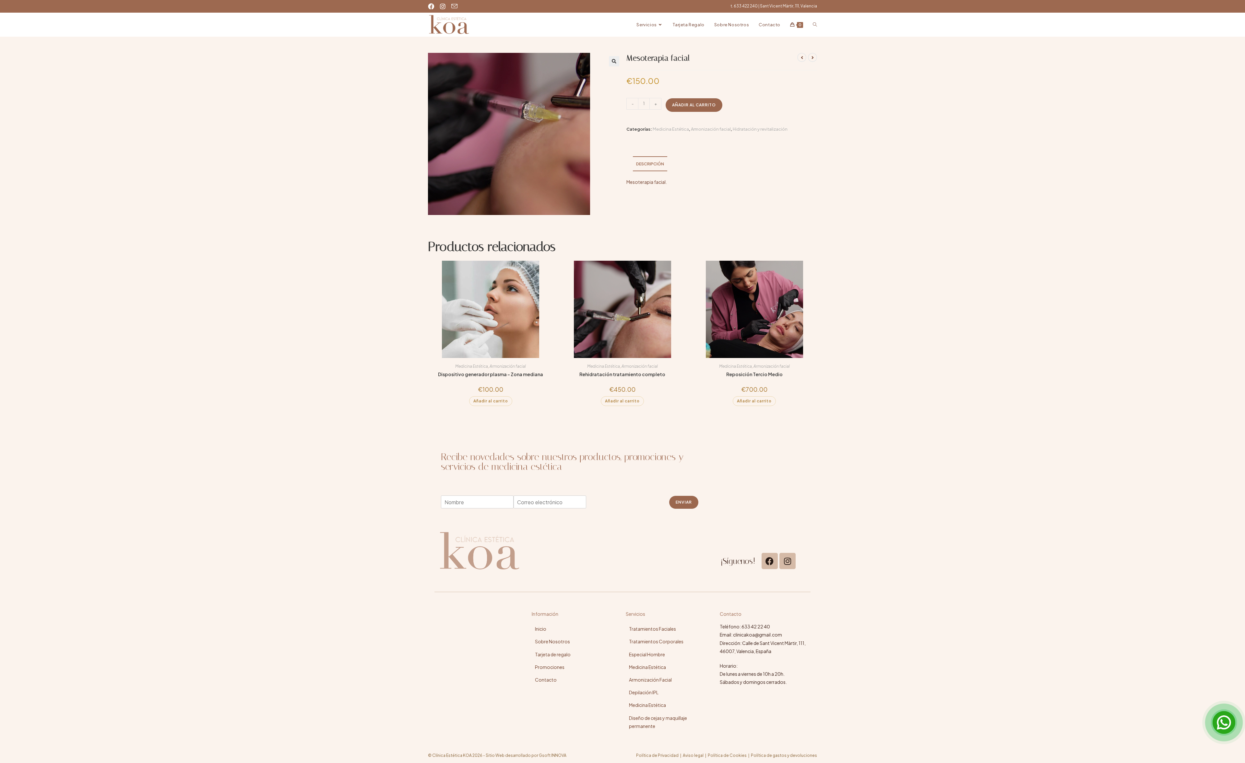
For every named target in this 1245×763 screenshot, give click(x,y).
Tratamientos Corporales (656, 641)
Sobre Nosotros (552, 641)
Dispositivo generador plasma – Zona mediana (490, 374)
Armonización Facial (650, 680)
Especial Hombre (647, 654)
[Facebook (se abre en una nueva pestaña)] (433, 6)
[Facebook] (770, 561)
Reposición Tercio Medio (754, 374)
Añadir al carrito (694, 104)
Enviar (684, 502)
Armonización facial (711, 129)
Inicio (540, 629)
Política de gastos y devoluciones (784, 755)
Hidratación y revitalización (760, 129)
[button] (614, 61)
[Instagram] (787, 561)
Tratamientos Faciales (652, 629)
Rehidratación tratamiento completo (622, 374)
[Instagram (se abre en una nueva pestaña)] (443, 6)
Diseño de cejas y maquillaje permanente (658, 722)
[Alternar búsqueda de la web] (815, 25)
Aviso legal (693, 755)
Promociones (549, 667)
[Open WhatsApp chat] (1224, 722)
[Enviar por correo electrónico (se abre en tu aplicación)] (455, 6)
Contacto (546, 680)
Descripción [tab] (650, 163)
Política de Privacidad (657, 755)
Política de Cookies (727, 755)
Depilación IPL (643, 692)
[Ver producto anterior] (801, 57)
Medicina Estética (671, 129)
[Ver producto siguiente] (812, 57)
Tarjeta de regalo (553, 654)
